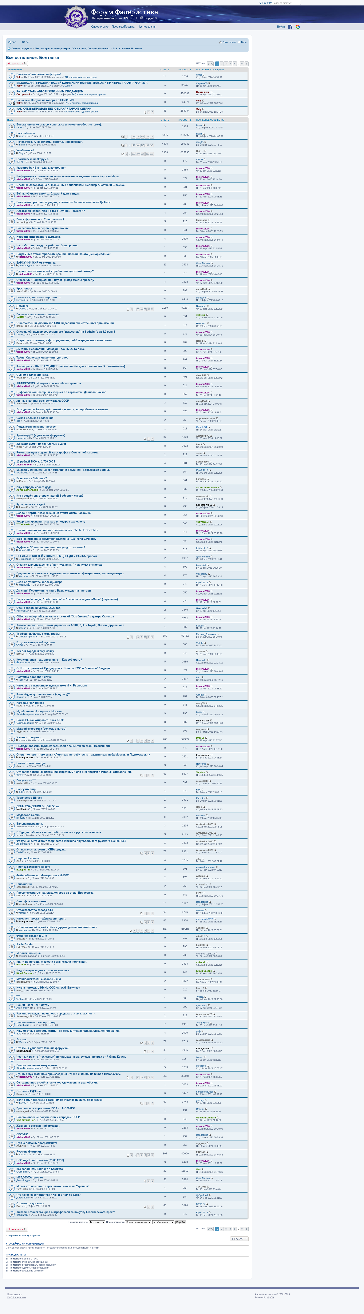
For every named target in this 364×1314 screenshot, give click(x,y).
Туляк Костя (22, 1025)
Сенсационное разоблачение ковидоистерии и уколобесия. (57, 1082)
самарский (22, 498)
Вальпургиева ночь (29, 823)
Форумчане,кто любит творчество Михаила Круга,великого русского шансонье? (71, 840)
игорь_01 (21, 326)
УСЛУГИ (67, 85)
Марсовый (24, 930)
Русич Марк (202, 720)
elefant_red (22, 1111)
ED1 (18, 1033)
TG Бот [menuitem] (25, 42)
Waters (22, 1042)
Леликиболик (24, 464)
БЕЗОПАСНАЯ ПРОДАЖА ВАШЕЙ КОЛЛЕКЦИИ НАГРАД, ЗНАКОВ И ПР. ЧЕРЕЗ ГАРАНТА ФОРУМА (81, 82)
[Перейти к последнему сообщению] (203, 74)
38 (149, 309)
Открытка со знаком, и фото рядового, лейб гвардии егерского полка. (64, 340)
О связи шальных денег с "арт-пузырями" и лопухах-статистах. (59, 564)
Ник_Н (199, 151)
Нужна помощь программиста (36, 1143)
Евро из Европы (27, 858)
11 (149, 637)
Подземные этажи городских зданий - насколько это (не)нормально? (63, 254)
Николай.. (201, 323)
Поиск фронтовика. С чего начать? (40, 219)
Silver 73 (200, 1204)
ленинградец (23, 843)
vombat (22, 913)
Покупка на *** (26, 780)
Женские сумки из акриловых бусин (41, 443)
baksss (22, 628)
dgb (18, 421)
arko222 (20, 938)
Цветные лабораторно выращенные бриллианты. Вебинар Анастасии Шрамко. (70, 185)
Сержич (200, 927)
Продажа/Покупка (123, 26)
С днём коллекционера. (32, 374)
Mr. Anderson (26, 904)
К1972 (19, 895)
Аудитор (21, 731)
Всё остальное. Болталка (32, 57)
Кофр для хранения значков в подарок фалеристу (50, 521)
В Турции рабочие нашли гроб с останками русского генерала (58, 832)
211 (147, 154)
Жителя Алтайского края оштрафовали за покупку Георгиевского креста (65, 1212)
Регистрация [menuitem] (229, 42)
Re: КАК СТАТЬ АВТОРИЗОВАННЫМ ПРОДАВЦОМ (49, 91)
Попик (20, 343)
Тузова (199, 996)
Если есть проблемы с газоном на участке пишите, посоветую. (59, 1099)
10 (145, 637)
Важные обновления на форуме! (38, 74)
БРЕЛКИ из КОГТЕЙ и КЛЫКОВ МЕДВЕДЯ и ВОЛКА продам (56, 556)
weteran (20, 878)
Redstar (200, 1109)
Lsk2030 (20, 947)
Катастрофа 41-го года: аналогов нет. (41, 167)
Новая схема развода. (31, 763)
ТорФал (200, 772)
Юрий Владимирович (27, 714)
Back (19, 1094)
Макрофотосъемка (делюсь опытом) (41, 728)
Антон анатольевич (27, 490)
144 (137, 145)
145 (142, 145)
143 (133, 145)
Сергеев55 (201, 83)
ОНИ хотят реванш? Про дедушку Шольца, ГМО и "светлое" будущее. (63, 668)
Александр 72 (24, 1016)
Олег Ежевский (24, 723)
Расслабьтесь (25, 133)
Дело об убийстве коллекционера (39, 582)
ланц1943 (21, 291)
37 (145, 309)
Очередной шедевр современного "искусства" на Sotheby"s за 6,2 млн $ (65, 331)
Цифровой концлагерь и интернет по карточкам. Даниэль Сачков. (61, 392)
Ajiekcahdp (22, 1007)
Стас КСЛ (201, 427)
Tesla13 (20, 852)
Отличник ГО (23, 1171)
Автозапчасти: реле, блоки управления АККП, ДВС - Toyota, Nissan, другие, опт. (70, 625)
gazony (22, 1102)
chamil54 (21, 377)
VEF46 (19, 162)
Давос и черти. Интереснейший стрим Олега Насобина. (53, 512)
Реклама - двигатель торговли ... (38, 297)
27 (145, 1077)
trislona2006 (23, 170)
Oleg (21, 153)
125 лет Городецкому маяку (35, 651)
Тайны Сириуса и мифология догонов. (42, 357)
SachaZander (24, 944)
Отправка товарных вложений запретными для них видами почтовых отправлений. (74, 771)
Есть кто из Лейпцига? (31, 478)
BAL (18, 1206)
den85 (19, 774)
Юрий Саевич (24, 973)
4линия (20, 697)
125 (133, 137)
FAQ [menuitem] (14, 42)
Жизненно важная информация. (38, 1125)
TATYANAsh (23, 524)
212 (151, 154)
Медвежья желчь (28, 815)
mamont (23, 144)
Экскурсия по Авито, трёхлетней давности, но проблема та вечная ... (63, 409)
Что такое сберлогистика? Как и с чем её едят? (48, 1194)
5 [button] (235, 64)
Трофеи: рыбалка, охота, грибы (38, 633)
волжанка (22, 429)
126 (137, 137)
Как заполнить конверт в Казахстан (40, 1168)
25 (149, 741)
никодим (20, 818)
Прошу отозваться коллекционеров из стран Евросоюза (54, 892)
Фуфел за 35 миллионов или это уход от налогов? (50, 547)
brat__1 (20, 990)
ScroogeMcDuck (204, 1091)
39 (152, 309)
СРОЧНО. (22, 1134)
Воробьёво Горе (205, 418)
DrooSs (200, 738)
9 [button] (242, 64)
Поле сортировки (115, 1222)
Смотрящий (23, 94)
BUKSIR (20, 654)
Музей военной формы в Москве (39, 711)
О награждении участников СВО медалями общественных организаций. (65, 323)
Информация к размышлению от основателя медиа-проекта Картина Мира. (67, 176)
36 (142, 309)
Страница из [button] (210, 63)
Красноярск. (24, 288)
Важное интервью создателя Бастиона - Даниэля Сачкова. (56, 538)
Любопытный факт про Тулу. (36, 1022)
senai (199, 453)
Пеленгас (201, 306)
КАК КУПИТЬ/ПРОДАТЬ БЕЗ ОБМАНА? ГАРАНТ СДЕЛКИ (53, 108)
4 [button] (230, 64)
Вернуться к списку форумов (24, 1235)
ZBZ (18, 861)
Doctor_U (21, 334)
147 (151, 145)
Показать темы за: (78, 1222)
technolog (22, 222)
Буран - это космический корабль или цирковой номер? (55, 271)
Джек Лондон (25, 265)
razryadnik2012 (204, 919)
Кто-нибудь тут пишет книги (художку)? (43, 694)
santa (19, 127)
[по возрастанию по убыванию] (163, 1222)
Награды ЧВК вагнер (30, 702)
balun (199, 712)
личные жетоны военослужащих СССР (42, 400)
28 (149, 1077)
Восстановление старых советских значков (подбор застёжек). (59, 124)
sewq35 (20, 705)
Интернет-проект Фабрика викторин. (41, 918)
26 (152, 741)
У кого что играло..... (30, 737)
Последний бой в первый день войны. (42, 228)
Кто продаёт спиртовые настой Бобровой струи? (49, 495)
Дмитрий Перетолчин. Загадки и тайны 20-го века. (50, 348)
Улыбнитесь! (25, 150)
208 (133, 154)
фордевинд (202, 902)
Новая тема (15, 63)
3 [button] (226, 64)
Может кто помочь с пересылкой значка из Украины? (53, 1186)
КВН (21, 679)
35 (138, 309)
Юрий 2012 (22, 472)
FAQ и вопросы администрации (80, 77)
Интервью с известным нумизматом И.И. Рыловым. (52, 685)
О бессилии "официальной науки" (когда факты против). (55, 279)
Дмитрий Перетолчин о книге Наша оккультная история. (54, 590)
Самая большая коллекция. (35, 418)
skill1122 (21, 317)
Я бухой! (22, 305)
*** (18, 996)
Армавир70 (202, 435)
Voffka (19, 999)
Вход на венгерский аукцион (35, 642)
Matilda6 (21, 809)
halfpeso (21, 481)
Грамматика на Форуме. (32, 159)
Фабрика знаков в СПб (31, 935)
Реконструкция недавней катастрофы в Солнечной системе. (57, 452)
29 (152, 1077)
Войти (281, 26)
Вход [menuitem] (243, 42)
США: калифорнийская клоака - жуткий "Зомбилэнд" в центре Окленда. (65, 616)
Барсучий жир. (26, 789)
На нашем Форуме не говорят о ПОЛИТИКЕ (45, 100)
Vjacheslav (24, 576)
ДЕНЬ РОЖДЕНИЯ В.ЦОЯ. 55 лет (38, 806)
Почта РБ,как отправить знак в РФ (40, 720)
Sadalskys (22, 800)
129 (151, 137)
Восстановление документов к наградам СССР (48, 1117)
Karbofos (200, 798)
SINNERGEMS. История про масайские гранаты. (49, 383)
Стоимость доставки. (30, 1203)
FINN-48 (200, 1152)
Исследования (147, 26)
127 (142, 137)
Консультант (26, 757)
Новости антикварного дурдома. (38, 236)
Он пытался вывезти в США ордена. (41, 849)
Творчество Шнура (29, 797)
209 (138, 154)
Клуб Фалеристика (16, 1297)
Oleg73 (199, 142)
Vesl (198, 1169)
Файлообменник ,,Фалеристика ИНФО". (43, 875)
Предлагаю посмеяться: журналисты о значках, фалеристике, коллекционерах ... (71, 573)
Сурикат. (23, 308)
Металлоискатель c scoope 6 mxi (38, 979)
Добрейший (22, 1197)
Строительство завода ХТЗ (34, 910)
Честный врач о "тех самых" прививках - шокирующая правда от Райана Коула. (71, 1056)
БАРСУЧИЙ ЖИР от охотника (35, 262)
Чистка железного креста (33, 866)
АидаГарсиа (203, 1040)
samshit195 (202, 461)
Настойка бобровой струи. (34, 676)
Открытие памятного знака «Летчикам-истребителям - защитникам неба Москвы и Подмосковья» (83, 754)
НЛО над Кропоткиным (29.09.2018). (40, 1160)
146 (147, 145)
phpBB (270, 1297)
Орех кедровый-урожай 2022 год (38, 607)
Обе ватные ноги (26, 1120)
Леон (19, 766)
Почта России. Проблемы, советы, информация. (49, 141)
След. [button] (247, 63)
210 (142, 154)
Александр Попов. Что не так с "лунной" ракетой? (50, 210)
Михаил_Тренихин (28, 636)
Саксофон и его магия (31, 901)
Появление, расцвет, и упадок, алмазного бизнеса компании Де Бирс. (64, 202)
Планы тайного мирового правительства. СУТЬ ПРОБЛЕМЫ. (57, 530)
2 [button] (221, 64)
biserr (199, 125)
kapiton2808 (23, 982)
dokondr (21, 964)
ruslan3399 (22, 783)
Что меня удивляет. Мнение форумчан (42, 1048)
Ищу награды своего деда (33, 487)
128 (147, 137)
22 (138, 741)
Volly (19, 77)
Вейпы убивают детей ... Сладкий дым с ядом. (48, 193)
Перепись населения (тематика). (38, 314)
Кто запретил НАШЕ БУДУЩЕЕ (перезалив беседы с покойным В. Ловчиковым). (71, 366)
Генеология (24, 884)
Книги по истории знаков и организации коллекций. (51, 961)
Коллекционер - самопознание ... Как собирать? (49, 659)
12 (152, 637)
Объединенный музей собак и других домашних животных (56, 927)
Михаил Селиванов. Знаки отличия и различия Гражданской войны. (63, 469)
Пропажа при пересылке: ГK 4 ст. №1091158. (46, 1108)
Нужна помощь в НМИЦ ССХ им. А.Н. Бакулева (48, 987)
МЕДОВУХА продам (29, 1177)
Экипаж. (21, 1039)
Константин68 (204, 505)
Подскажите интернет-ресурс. (36, 426)
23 (142, 741)
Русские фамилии (28, 1151)
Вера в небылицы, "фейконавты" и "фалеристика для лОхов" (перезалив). (67, 599)
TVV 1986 (21, 1189)
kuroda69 (21, 300)
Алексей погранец (205, 867)
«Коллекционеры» (28, 953)
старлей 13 (22, 887)
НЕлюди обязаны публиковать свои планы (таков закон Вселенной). (63, 746)
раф (198, 1031)
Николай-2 (22, 610)
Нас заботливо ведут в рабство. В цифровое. (47, 245)
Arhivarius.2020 (204, 824)
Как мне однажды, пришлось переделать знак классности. (56, 1013)
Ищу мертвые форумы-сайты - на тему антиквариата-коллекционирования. (68, 1030)
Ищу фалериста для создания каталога (42, 970)
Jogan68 (23, 507)
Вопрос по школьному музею (36, 1065)
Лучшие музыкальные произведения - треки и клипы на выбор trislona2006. (68, 1073)
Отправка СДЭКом (28, 1091)
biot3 (19, 446)
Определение (99, 26)
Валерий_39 (23, 869)
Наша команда (14, 1294)
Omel (199, 74)
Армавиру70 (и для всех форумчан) (40, 435)
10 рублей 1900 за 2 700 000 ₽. (36, 461)
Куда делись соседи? (30, 504)
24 (145, 741)
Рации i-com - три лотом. (33, 1004)
